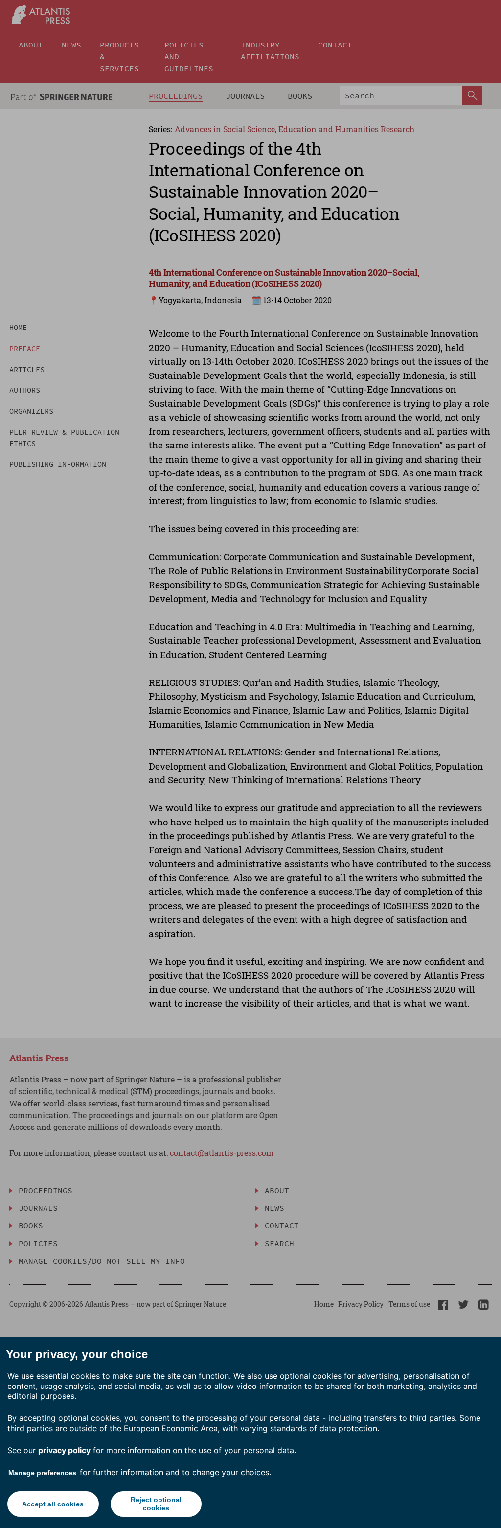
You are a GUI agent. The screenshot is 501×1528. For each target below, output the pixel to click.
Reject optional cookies (156, 1504)
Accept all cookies (53, 1504)
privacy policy (64, 1450)
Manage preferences (42, 1473)
